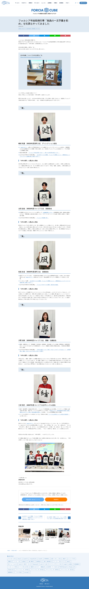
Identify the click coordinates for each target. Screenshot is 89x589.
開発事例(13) (10, 572)
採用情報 (61, 2)
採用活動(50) (77, 564)
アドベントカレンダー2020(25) (52, 569)
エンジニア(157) (71, 558)
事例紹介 (30, 2)
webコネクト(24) (43, 564)
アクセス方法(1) (19, 572)
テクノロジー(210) (12, 558)
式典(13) (32, 566)
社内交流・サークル (36, 28)
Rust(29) (40, 558)
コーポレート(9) (17, 561)
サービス (17, 2)
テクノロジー (37, 2)
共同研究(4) (46, 558)
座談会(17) (24, 561)
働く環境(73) (31, 561)
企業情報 (49, 2)
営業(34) (10, 561)
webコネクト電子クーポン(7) (25, 564)
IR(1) (27, 566)
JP (75, 2)
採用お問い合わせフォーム (33, 499)
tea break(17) (27, 572)
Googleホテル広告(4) (68, 564)
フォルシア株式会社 (6, 3)
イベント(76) (21, 566)
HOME (8, 550)
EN (77, 2)
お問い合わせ (83, 2)
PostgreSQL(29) (33, 558)
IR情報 (55, 2)
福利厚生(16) (39, 561)
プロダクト (24, 2)
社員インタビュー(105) (56, 558)
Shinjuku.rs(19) (72, 566)
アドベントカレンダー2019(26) (37, 569)
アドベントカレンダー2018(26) (22, 569)
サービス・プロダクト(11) (59, 561)
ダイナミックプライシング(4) (55, 564)
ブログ (67, 2)
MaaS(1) (68, 561)
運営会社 (41, 583)
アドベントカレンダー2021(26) (67, 569)
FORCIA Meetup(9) (63, 566)
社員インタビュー (22, 28)
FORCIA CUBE (44, 10)
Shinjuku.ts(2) (11, 569)
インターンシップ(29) (12, 566)
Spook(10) (25, 558)
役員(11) (64, 558)
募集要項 (56, 499)
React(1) (19, 558)
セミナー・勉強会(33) (40, 566)
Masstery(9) (35, 564)
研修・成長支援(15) (48, 561)
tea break (29, 28)
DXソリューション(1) (12, 564)
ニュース (43, 2)
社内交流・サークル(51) (52, 566)
